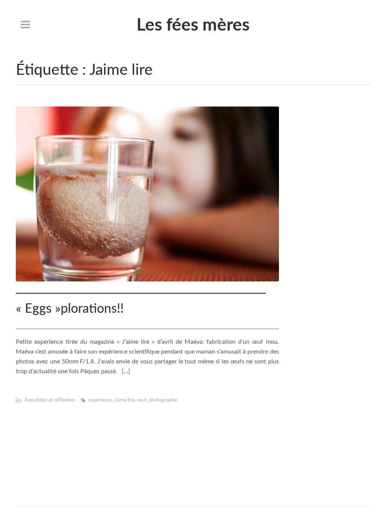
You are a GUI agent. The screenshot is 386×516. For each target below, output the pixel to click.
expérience (100, 400)
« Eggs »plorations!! (70, 309)
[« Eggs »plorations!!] (147, 194)
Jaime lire (124, 400)
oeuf (142, 400)
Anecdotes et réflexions (50, 400)
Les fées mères (193, 25)
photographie (163, 400)
